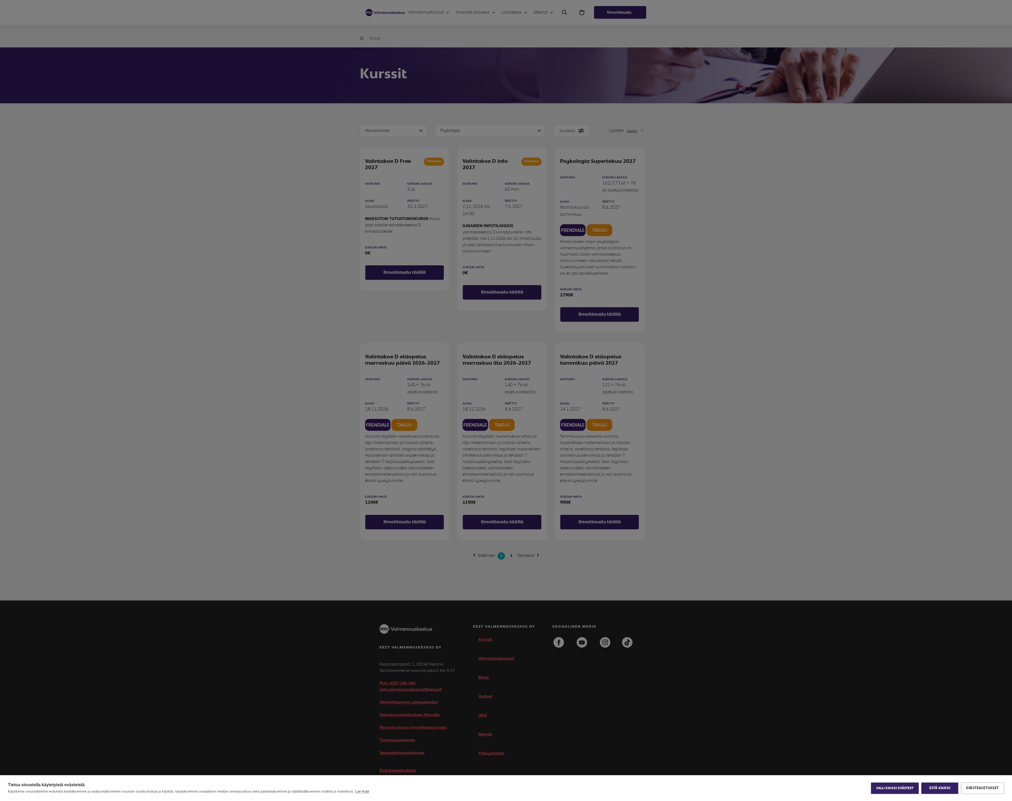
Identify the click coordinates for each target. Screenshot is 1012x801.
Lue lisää (362, 791)
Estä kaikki (939, 788)
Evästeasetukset (982, 788)
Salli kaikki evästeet (894, 788)
